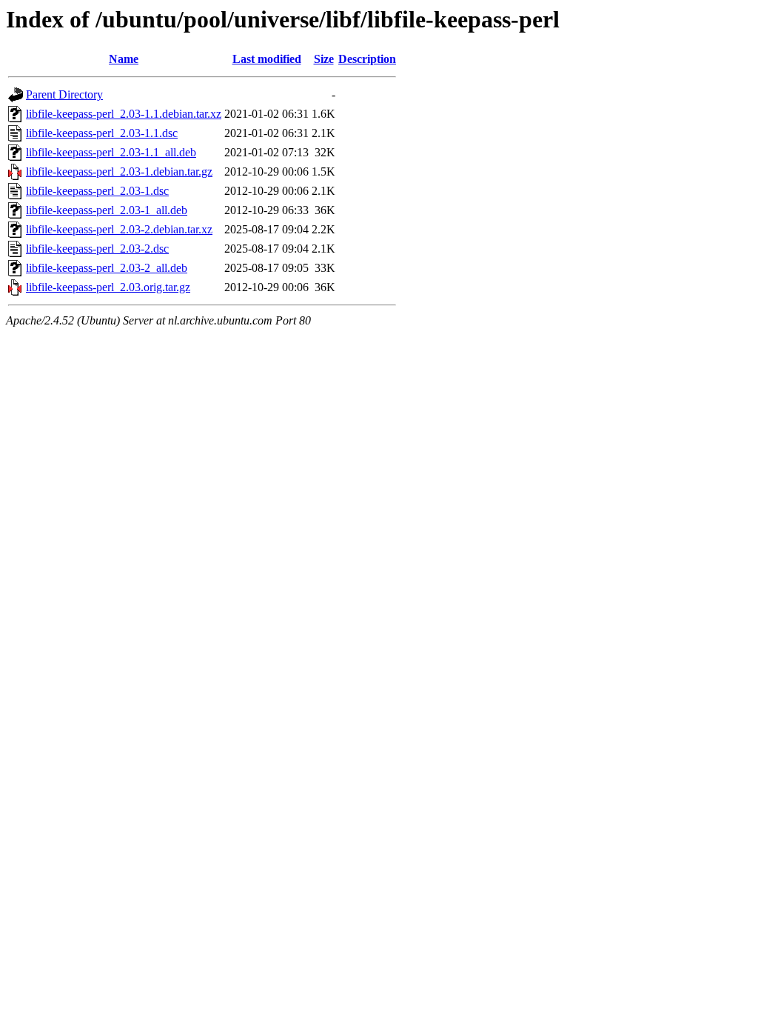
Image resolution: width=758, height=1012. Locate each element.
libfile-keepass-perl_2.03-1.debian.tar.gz (119, 171)
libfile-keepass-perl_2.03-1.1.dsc (102, 133)
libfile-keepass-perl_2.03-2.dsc (97, 248)
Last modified (266, 59)
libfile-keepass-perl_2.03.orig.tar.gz (108, 287)
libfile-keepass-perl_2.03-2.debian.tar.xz (119, 229)
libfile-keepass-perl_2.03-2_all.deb (106, 268)
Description (367, 59)
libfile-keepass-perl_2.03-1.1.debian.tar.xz (123, 113)
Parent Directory (64, 94)
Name (123, 59)
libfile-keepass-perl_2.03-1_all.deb (106, 210)
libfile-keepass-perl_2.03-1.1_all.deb (111, 152)
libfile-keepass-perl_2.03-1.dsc (97, 190)
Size (324, 59)
